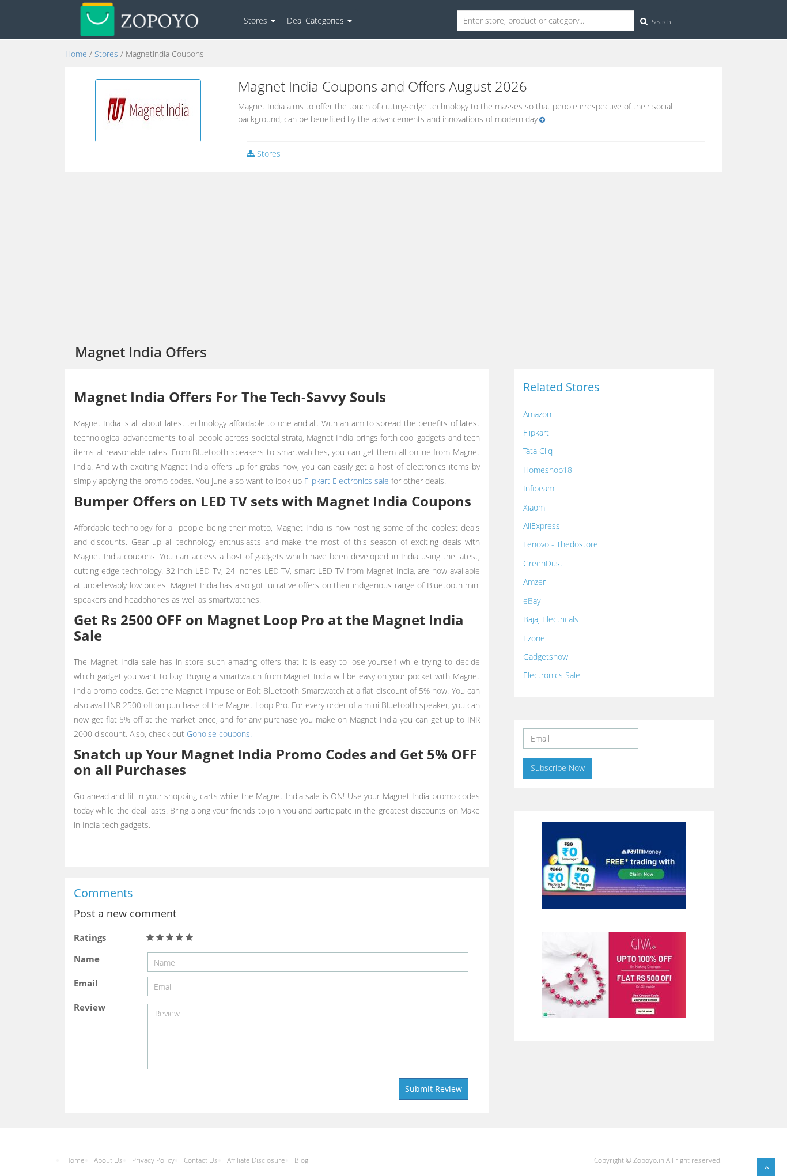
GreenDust (543, 563)
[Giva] (614, 973)
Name (87, 959)
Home (76, 53)
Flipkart (536, 432)
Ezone (534, 638)
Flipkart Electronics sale (346, 480)
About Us (108, 1160)
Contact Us (201, 1160)
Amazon (537, 414)
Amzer (534, 581)
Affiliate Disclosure (256, 1160)
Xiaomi (535, 507)
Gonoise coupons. (219, 733)
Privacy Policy (153, 1160)
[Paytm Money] (614, 864)
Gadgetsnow (545, 656)
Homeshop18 (547, 469)
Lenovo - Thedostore (560, 544)
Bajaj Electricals (550, 619)
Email (86, 983)
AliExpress (541, 525)
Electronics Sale (551, 675)
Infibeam (538, 488)
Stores (257, 20)
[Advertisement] (393, 258)
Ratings (90, 937)
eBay (531, 600)
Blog (301, 1160)
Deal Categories (316, 20)
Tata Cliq (538, 450)
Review (89, 1007)
